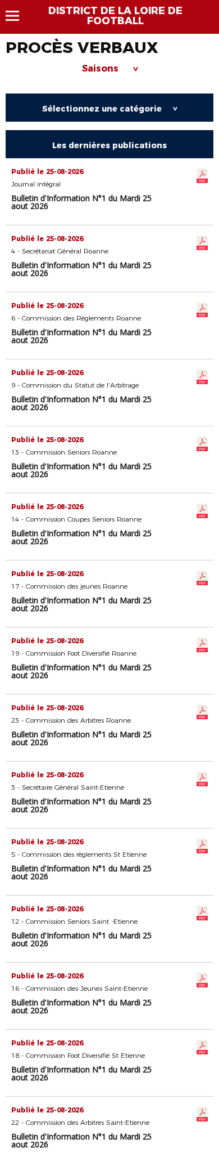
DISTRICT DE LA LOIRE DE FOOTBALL (115, 16)
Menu (18, 16)
